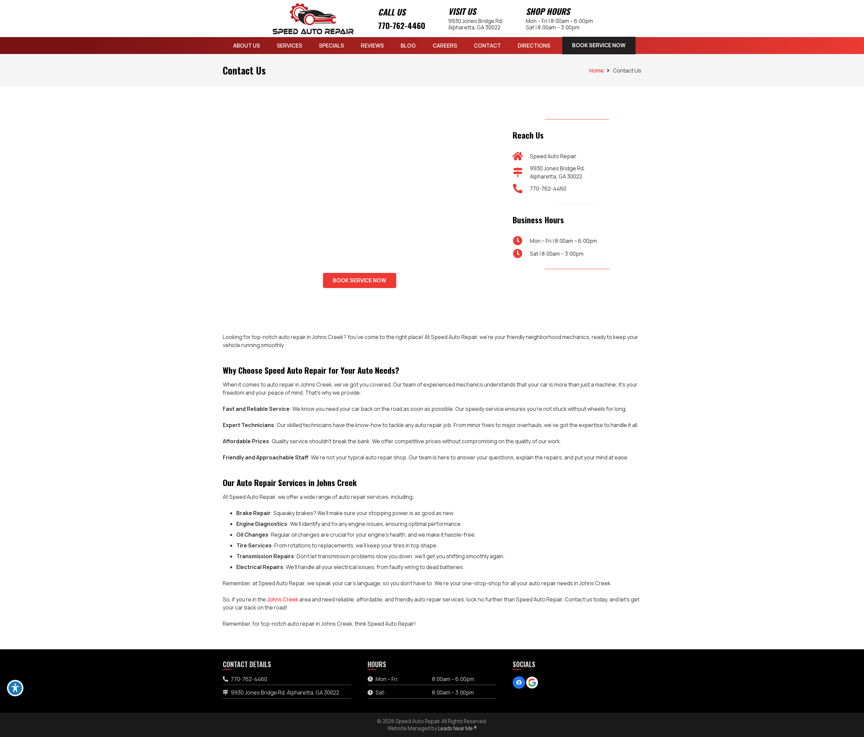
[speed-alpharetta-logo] (313, 18)
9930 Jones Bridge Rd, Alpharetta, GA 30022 (285, 692)
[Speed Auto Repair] (521, 156)
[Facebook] (519, 682)
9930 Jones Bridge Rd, (475, 24)
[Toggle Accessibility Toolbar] (15, 688)
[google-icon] (532, 682)
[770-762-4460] (521, 188)
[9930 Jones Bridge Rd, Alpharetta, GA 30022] (521, 172)
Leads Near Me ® (457, 728)
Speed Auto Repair (553, 156)
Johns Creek (282, 599)
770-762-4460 (401, 25)
